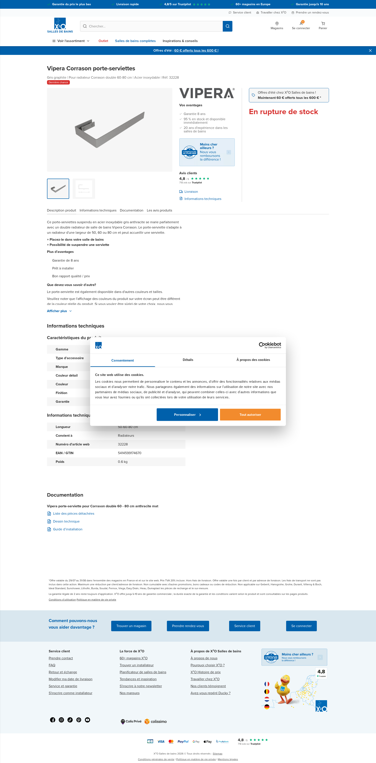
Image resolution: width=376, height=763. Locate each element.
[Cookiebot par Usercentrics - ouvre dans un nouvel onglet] (262, 345)
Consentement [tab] (122, 360)
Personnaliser (184, 414)
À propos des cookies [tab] (253, 360)
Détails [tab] (188, 360)
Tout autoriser (250, 414)
